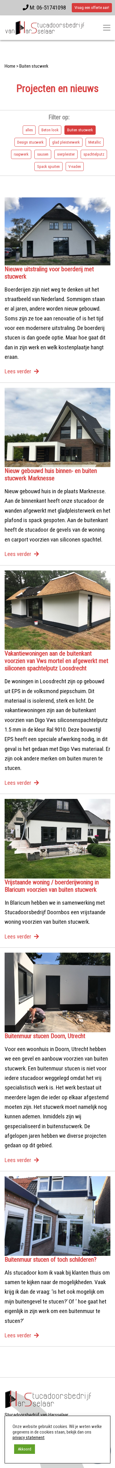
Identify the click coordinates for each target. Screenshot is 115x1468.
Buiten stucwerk (80, 130)
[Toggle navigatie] (106, 28)
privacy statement (28, 1437)
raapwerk (21, 154)
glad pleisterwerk (66, 142)
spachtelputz (93, 154)
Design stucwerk (30, 142)
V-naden (74, 166)
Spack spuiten (48, 166)
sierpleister (66, 154)
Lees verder (18, 371)
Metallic (94, 142)
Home (10, 66)
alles (29, 130)
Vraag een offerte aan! (92, 7)
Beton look (50, 130)
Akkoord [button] (24, 1449)
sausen (42, 154)
